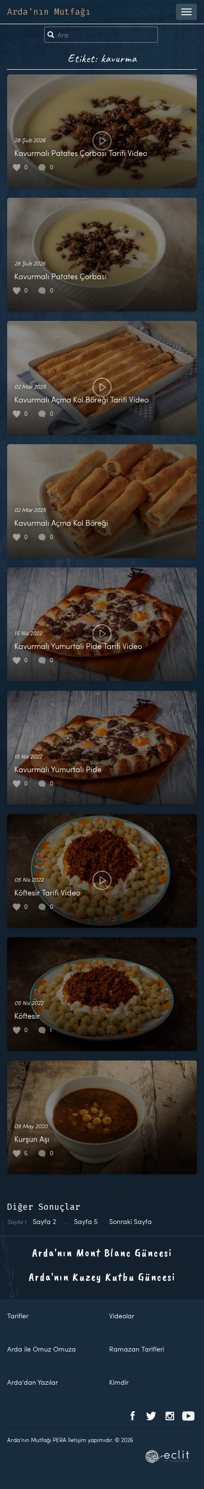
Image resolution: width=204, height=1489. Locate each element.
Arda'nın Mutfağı (49, 12)
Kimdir (119, 1382)
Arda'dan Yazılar (32, 1382)
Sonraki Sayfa (130, 1221)
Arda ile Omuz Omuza (41, 1348)
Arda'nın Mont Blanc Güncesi (102, 1252)
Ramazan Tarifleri (136, 1348)
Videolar (121, 1315)
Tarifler (17, 1315)
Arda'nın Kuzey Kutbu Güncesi (102, 1277)
